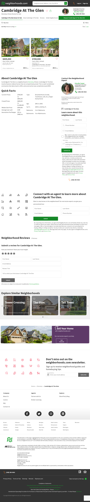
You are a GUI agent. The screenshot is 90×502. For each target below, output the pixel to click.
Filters (87, 23)
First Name (65, 120)
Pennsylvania (54, 425)
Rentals (31, 479)
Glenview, (4, 14)
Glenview (30, 82)
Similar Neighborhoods (52, 18)
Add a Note (65, 140)
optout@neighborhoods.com (75, 169)
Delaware (17, 422)
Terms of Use (71, 174)
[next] (27, 47)
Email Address (69, 130)
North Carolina (54, 422)
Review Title (6, 268)
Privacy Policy (37, 231)
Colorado (5, 427)
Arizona (5, 422)
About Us (6, 396)
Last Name (78, 120)
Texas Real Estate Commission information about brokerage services (45, 485)
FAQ (4, 403)
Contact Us (6, 407)
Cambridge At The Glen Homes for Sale (11, 18)
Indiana (29, 425)
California (5, 425)
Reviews (42, 18)
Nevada (41, 425)
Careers (5, 400)
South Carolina (54, 427)
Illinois (9, 14)
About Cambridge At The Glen (31, 18)
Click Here (56, 489)
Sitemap (24, 479)
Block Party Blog (64, 396)
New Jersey (41, 427)
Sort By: (3, 26)
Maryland (29, 427)
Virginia (64, 425)
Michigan (41, 422)
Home (33, 386)
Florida (16, 427)
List (87, 26)
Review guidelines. (34, 284)
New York (41, 429)
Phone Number (69, 125)
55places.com (39, 479)
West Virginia (66, 429)
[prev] (3, 47)
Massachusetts (30, 429)
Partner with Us (36, 396)
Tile (83, 26)
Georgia (17, 429)
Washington (65, 427)
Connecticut (6, 429)
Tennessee (53, 429)
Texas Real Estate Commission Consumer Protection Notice (45, 487)
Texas (64, 422)
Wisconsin (77, 422)
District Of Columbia (19, 425)
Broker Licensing (36, 400)
